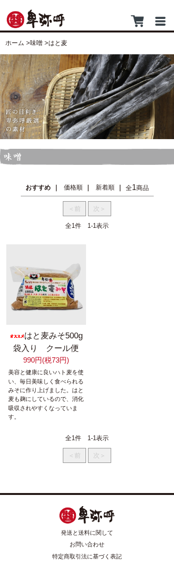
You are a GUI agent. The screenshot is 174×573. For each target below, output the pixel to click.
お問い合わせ (87, 544)
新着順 (105, 187)
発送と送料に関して (87, 532)
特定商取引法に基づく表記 (87, 556)
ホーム (14, 43)
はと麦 (57, 43)
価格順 (73, 187)
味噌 (36, 43)
